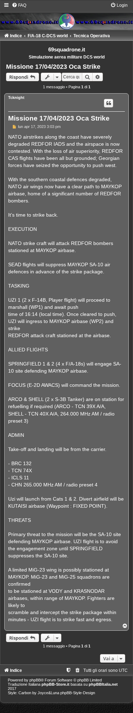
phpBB (35, 680)
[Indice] (66, 16)
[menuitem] (19, 5)
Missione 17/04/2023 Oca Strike (53, 66)
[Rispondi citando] (108, 103)
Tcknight (16, 97)
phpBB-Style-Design (77, 693)
